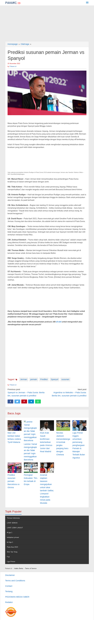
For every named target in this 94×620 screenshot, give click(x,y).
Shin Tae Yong (12, 552)
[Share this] (10, 401)
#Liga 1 (9, 532)
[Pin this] (24, 401)
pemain (33, 379)
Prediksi (44, 379)
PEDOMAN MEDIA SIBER (17, 597)
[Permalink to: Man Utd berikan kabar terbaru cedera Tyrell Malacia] (15, 425)
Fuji (8, 557)
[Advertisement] (47, 23)
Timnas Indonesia (13, 518)
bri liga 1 (10, 542)
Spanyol (54, 379)
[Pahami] (13, 3)
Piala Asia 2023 (12, 547)
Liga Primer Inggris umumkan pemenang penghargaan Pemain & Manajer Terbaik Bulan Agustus (78, 445)
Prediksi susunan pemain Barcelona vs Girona (13, 481)
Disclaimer (10, 575)
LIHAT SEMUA (12, 523)
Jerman (23, 379)
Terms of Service (30, 568)
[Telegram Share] (31, 401)
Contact (8, 586)
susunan (65, 379)
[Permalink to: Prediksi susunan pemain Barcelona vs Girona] (15, 467)
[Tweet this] (17, 401)
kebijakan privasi (13, 537)
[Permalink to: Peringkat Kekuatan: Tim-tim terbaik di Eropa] (31, 467)
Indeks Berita (18, 568)
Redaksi (9, 602)
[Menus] (87, 2)
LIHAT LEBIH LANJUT (15, 528)
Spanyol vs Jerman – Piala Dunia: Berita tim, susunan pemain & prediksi (26, 392)
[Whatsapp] (38, 401)
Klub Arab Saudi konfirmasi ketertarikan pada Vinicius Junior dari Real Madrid (46, 442)
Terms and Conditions (15, 580)
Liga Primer (11, 561)
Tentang (8, 591)
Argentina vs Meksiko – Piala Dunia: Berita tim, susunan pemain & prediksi (69, 392)
